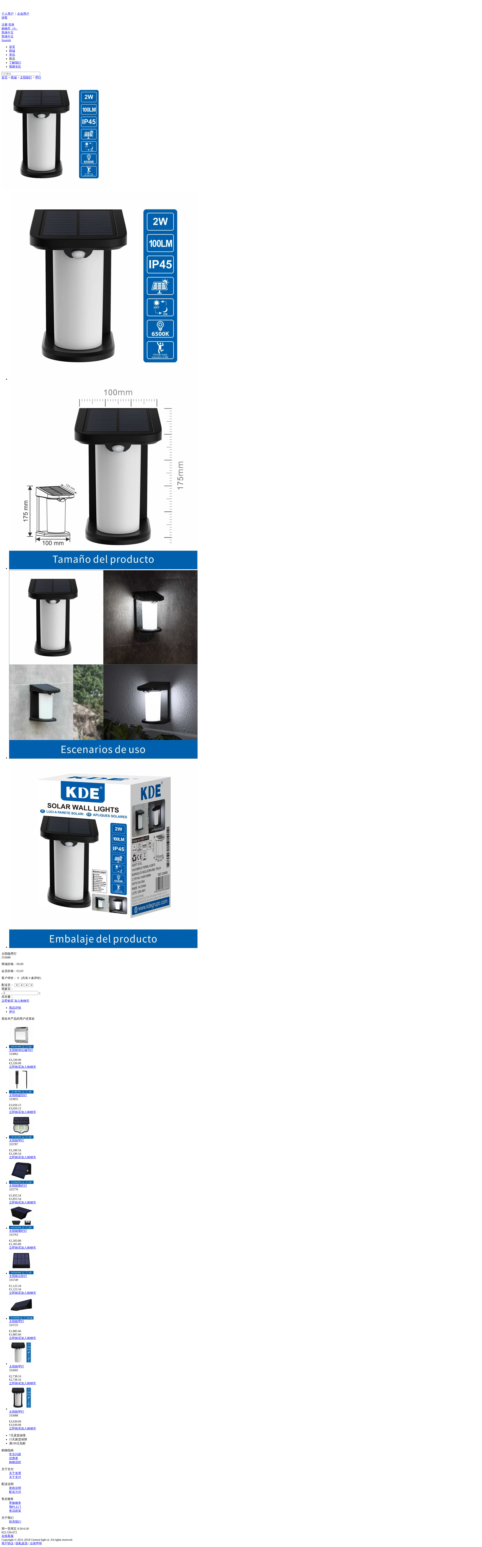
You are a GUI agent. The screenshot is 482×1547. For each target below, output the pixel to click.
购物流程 (15, 1462)
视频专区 (15, 66)
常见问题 (15, 1454)
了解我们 (15, 62)
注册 (5, 24)
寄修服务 (15, 1502)
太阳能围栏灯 (18, 1185)
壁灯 (38, 77)
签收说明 (15, 1488)
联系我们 (15, 1521)
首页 (12, 46)
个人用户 (8, 13)
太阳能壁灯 (16, 1140)
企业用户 (23, 13)
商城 (12, 50)
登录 (11, 24)
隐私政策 (22, 1543)
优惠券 (13, 1458)
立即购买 (8, 1000)
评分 (12, 1011)
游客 (5, 17)
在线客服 (8, 1536)
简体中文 (8, 32)
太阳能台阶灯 (18, 1276)
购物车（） (10, 28)
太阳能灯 (26, 77)
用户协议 (8, 1543)
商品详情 (15, 1007)
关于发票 (15, 1473)
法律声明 (36, 1543)
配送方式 (15, 1492)
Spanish (6, 40)
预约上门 (15, 1506)
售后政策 (15, 1510)
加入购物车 (21, 1000)
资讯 (12, 54)
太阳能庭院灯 (18, 1095)
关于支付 (15, 1477)
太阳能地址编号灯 (21, 1050)
